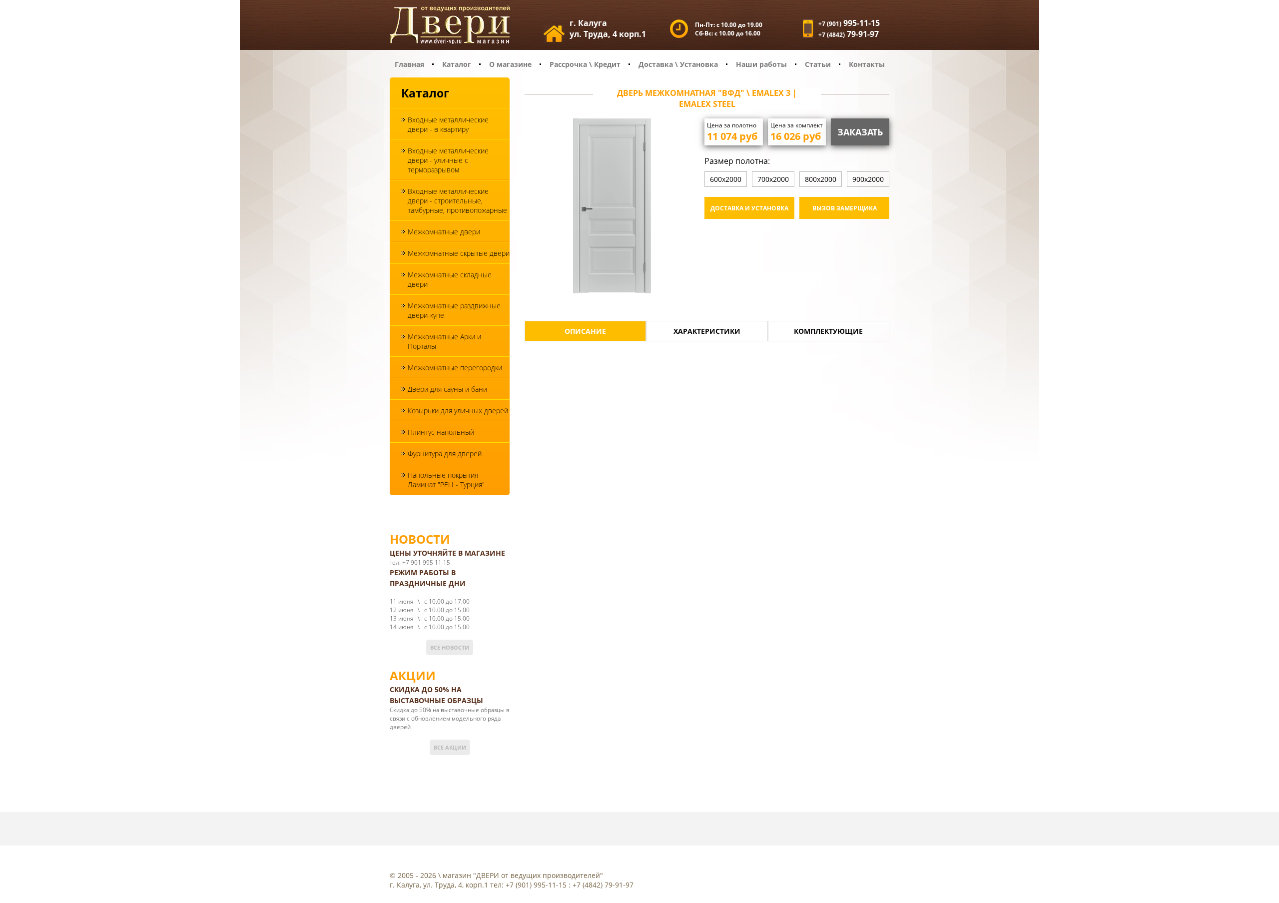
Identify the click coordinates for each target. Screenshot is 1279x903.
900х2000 (868, 179)
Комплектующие (828, 331)
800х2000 (820, 179)
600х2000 (725, 179)
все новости (449, 647)
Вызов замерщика (844, 208)
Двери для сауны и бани (447, 389)
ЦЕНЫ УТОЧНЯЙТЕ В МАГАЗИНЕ (447, 553)
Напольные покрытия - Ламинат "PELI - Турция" (446, 479)
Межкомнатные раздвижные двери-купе (454, 310)
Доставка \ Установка (678, 64)
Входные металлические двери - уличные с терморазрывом (448, 160)
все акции (450, 747)
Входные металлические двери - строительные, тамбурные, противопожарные (457, 200)
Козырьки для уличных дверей (458, 410)
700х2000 (773, 179)
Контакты (867, 64)
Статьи (818, 64)
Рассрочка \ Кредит (585, 64)
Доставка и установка (749, 208)
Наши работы (761, 64)
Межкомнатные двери (444, 231)
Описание (585, 331)
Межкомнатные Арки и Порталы (444, 341)
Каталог (456, 64)
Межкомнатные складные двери (450, 279)
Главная (409, 64)
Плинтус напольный (441, 432)
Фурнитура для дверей (445, 453)
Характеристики (706, 331)
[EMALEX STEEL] (612, 207)
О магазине (510, 64)
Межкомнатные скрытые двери (459, 253)
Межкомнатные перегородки (455, 367)
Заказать (860, 132)
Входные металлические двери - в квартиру (448, 124)
